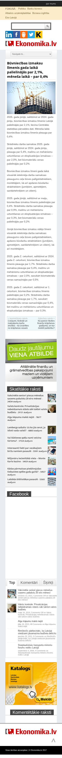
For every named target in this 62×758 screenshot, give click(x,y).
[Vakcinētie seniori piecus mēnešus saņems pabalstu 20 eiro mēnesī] (52, 401)
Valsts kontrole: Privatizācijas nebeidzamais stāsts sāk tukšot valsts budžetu (27, 409)
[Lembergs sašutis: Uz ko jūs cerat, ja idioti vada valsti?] (52, 433)
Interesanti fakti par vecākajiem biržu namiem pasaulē (24, 449)
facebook (16, 34)
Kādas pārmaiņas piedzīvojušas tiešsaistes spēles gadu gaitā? (24, 470)
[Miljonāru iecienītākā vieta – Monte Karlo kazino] (52, 464)
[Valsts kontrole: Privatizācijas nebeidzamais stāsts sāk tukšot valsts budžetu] (52, 411)
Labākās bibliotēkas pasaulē (22, 479)
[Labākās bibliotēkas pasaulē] (52, 485)
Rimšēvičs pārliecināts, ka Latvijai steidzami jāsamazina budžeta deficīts (37, 632)
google (9, 34)
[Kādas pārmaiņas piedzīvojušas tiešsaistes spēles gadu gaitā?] (52, 474)
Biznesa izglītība (40, 13)
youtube (38, 34)
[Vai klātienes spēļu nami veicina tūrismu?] (52, 443)
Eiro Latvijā (11, 17)
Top (12, 582)
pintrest (24, 34)
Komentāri (29, 582)
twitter (31, 34)
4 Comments (35, 653)
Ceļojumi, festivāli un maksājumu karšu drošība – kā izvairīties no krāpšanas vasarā (18, 324)
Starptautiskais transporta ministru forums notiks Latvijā (35, 646)
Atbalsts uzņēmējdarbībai (18, 13)
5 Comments (37, 638)
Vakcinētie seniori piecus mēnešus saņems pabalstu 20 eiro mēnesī (25, 397)
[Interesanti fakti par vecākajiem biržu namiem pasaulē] (52, 453)
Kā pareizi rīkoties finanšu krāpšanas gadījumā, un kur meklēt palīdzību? (46, 324)
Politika (22, 8)
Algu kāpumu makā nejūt (20, 417)
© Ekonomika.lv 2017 (38, 750)
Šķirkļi (48, 582)
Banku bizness (34, 8)
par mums (51, 3)
